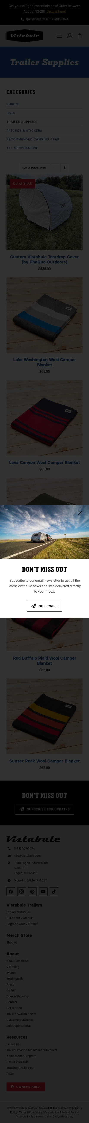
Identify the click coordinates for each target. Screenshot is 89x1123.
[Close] (80, 512)
